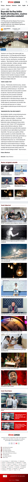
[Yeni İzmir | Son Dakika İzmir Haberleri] (14, 2)
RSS (5, 476)
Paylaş (4, 49)
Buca (25, 464)
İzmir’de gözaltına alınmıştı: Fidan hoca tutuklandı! (19, 173)
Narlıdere (22, 468)
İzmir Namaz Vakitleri (7, 450)
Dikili (12, 465)
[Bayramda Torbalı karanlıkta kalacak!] (7, 193)
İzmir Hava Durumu (6, 448)
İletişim (3, 462)
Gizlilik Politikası (14, 461)
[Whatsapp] (19, 443)
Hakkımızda (21, 461)
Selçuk (10, 469)
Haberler (3, 9)
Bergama (15, 464)
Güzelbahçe (23, 465)
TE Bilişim (17, 480)
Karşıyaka (17, 466)
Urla (19, 469)
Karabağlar (4, 466)
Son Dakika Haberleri (7, 456)
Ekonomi (8, 5)
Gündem (14, 5)
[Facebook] (9, 443)
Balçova (3, 464)
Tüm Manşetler (6, 454)
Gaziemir (17, 465)
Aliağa (24, 462)
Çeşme (3, 465)
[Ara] (26, 2)
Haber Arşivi (5, 457)
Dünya (2, 5)
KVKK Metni (18, 462)
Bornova (20, 464)
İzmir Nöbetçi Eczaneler (8, 447)
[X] (12, 443)
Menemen (15, 468)
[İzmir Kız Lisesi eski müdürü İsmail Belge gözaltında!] (7, 180)
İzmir (19, 5)
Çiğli (8, 465)
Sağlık (23, 5)
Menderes (9, 468)
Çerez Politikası (5, 461)
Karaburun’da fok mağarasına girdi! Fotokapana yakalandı (6, 173)
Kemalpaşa (23, 466)
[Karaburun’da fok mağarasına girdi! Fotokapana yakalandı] (7, 168)
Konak (3, 468)
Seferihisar (4, 469)
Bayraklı (9, 464)
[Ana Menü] (1, 1)
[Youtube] (16, 443)
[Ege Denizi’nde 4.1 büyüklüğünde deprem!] (21, 180)
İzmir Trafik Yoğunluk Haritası (9, 451)
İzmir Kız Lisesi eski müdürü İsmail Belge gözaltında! (5, 186)
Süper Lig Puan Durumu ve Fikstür (10, 453)
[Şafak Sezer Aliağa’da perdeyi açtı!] (21, 193)
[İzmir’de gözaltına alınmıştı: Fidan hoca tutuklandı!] (21, 168)
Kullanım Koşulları (10, 462)
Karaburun (11, 466)
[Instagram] (14, 443)
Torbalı (15, 469)
